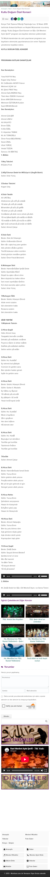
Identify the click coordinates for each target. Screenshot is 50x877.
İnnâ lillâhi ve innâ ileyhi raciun (37, 659)
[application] (25, 576)
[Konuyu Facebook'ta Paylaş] (12, 19)
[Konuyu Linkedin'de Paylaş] (22, 19)
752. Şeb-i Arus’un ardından (37, 620)
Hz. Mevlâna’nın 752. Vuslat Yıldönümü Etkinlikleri (13, 660)
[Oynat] (4, 576)
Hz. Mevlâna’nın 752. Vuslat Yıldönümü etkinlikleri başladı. (37, 641)
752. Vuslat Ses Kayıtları (13, 619)
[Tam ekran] (46, 770)
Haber (10, 9)
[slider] (44, 576)
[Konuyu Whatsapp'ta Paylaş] (18, 19)
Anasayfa (4, 9)
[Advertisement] (25, 811)
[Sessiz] (39, 576)
